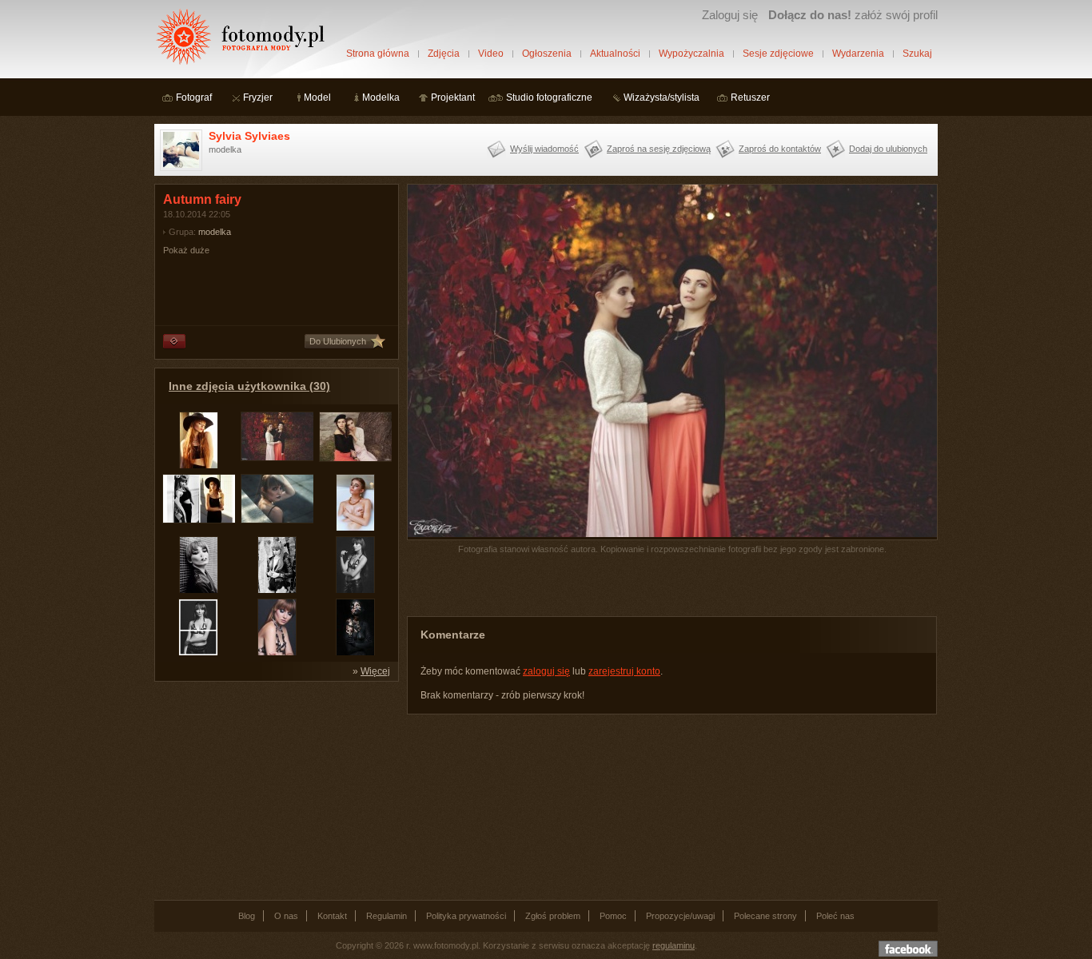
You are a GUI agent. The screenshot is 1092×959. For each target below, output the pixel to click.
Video (491, 53)
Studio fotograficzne (549, 97)
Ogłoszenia (547, 53)
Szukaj (917, 53)
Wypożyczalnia (691, 53)
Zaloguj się (730, 15)
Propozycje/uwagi (680, 916)
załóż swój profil (853, 15)
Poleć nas (835, 916)
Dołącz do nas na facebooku (908, 949)
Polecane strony (765, 916)
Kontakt (332, 916)
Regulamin (386, 916)
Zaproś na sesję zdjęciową (659, 148)
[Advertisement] (274, 789)
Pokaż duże (186, 250)
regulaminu (673, 945)
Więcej (375, 671)
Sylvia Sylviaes (249, 135)
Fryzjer (258, 97)
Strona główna (377, 53)
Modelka (381, 97)
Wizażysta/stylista (661, 97)
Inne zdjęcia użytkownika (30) (249, 386)
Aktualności (615, 53)
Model (317, 97)
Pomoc (613, 916)
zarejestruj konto (624, 671)
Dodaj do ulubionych (888, 148)
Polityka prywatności (466, 916)
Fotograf (194, 97)
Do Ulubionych (337, 341)
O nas (286, 916)
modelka (214, 232)
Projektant (453, 97)
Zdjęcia (444, 53)
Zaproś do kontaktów (780, 148)
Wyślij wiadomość (544, 148)
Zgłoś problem (552, 916)
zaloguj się (546, 671)
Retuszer (750, 97)
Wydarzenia (858, 53)
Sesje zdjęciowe (778, 53)
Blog (246, 916)
